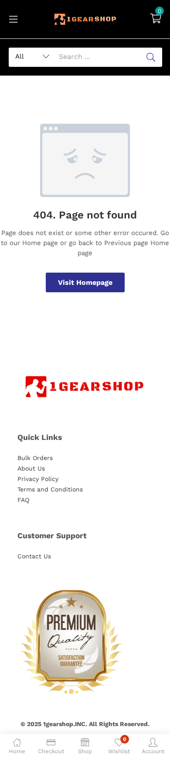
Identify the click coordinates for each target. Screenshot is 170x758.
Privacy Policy (37, 478)
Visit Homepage (85, 282)
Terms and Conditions (50, 489)
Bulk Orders (35, 457)
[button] (155, 19)
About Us (31, 468)
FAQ (23, 499)
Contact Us (34, 556)
